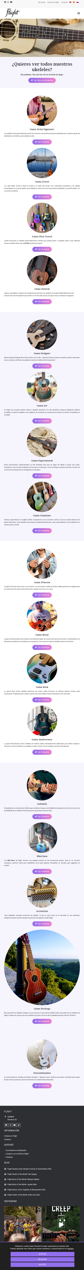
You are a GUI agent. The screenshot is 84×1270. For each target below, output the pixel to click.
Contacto (7, 1139)
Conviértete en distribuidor (16, 1150)
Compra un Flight (10, 1136)
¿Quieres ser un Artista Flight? (17, 1154)
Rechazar (42, 1259)
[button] (78, 13)
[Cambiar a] (70, 2)
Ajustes (42, 1265)
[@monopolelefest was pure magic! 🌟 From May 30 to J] (22, 1224)
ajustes (71, 1249)
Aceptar (42, 1254)
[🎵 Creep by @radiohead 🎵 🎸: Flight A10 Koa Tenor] (61, 1224)
